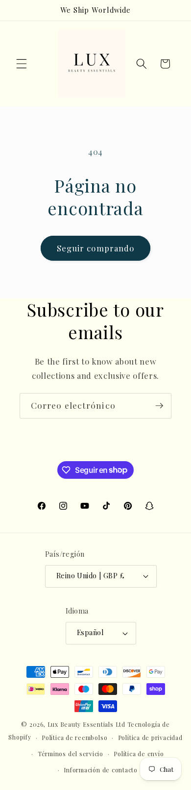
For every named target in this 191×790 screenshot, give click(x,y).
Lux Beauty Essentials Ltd (86, 724)
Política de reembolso (74, 737)
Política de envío (139, 754)
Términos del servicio (70, 754)
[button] (21, 63)
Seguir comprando (96, 248)
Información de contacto (101, 770)
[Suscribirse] (159, 406)
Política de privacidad (150, 737)
